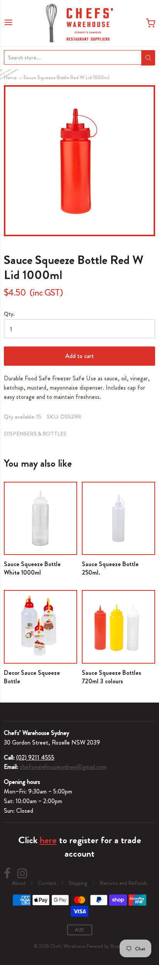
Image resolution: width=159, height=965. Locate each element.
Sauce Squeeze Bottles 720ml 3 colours (111, 677)
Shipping (78, 883)
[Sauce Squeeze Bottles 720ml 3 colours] (118, 626)
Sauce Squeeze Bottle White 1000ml (32, 568)
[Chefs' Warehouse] (79, 23)
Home (10, 77)
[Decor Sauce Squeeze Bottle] (40, 626)
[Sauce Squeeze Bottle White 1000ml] (40, 518)
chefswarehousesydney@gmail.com (63, 766)
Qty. (9, 314)
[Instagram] (22, 873)
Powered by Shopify (105, 946)
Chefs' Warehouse (67, 946)
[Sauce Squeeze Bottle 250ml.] (118, 518)
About (19, 883)
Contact (47, 883)
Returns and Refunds (123, 883)
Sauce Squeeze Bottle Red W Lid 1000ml (66, 77)
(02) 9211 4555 (35, 757)
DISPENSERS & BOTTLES (35, 433)
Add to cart (79, 355)
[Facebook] (7, 873)
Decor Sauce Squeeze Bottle (32, 677)
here (48, 840)
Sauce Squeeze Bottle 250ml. (110, 568)
